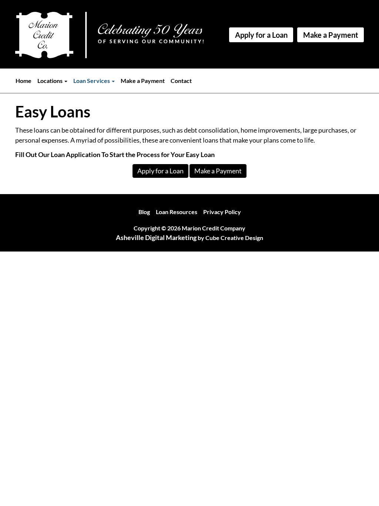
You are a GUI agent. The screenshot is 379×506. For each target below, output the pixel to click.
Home (23, 80)
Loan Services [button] (92, 80)
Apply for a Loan (261, 34)
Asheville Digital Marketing (156, 237)
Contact (181, 80)
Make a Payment (330, 34)
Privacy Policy (222, 211)
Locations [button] (50, 80)
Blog (144, 211)
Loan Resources (176, 211)
